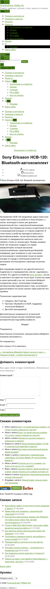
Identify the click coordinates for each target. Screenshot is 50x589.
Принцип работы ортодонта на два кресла (24, 542)
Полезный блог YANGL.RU (12, 5)
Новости (8, 24)
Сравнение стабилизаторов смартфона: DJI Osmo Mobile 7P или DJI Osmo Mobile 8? (25, 457)
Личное (8, 41)
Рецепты (9, 21)
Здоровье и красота (14, 18)
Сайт (2, 409)
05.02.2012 (29, 172)
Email (3, 404)
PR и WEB (14, 35)
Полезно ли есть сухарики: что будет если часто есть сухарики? (25, 464)
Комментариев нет (29, 175)
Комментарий (6, 375)
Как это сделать (17, 38)
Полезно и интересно (14, 16)
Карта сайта (10, 49)
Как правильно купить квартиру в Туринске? (24, 553)
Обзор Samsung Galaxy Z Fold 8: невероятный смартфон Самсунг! (26, 445)
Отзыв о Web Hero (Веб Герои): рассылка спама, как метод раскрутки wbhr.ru (27, 526)
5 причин (14, 32)
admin (32, 169)
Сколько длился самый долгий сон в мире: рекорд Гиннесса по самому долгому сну (27, 470)
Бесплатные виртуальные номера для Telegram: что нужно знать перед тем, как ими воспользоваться (26, 519)
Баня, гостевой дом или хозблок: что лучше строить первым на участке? (27, 428)
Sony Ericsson (36, 274)
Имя (2, 399)
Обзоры (13, 30)
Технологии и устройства (21, 27)
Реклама (13, 46)
